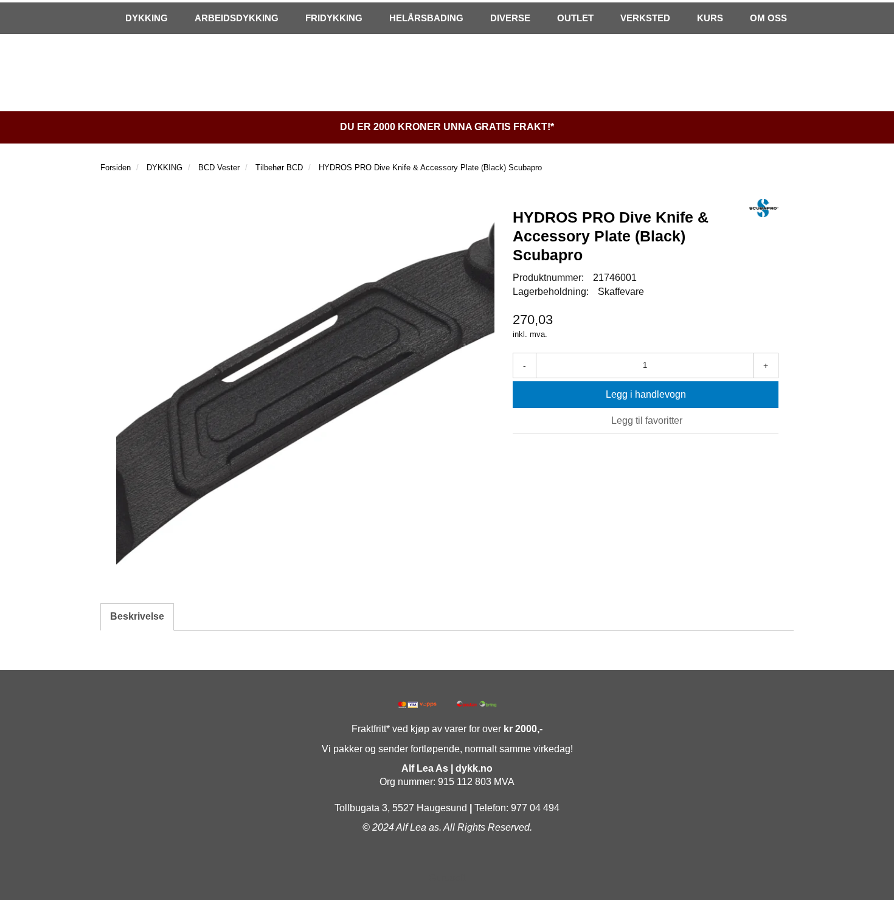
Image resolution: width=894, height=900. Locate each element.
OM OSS (768, 18)
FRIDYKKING (333, 18)
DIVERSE (510, 18)
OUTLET (575, 18)
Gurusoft (447, 878)
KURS (710, 18)
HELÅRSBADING (426, 18)
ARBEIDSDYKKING (237, 18)
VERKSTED (645, 18)
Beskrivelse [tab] (137, 616)
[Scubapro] (763, 208)
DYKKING (146, 18)
